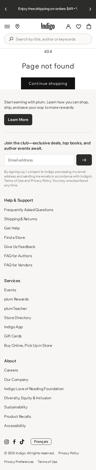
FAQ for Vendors (18, 264)
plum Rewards (16, 299)
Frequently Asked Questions (28, 209)
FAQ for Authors (18, 255)
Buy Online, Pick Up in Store (28, 345)
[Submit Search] (11, 39)
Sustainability (16, 407)
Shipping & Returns (20, 218)
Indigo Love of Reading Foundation (34, 388)
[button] (7, 26)
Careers (11, 370)
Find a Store (14, 237)
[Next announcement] (90, 9)
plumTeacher (15, 308)
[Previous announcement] (6, 9)
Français (41, 441)
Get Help (12, 228)
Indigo (21, 453)
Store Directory (17, 317)
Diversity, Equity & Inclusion (27, 397)
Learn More (18, 119)
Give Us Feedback (19, 246)
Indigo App (13, 326)
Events (10, 289)
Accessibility (15, 425)
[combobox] (52, 39)
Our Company (16, 379)
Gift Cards (13, 336)
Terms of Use (47, 462)
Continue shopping (48, 83)
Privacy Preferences (19, 462)
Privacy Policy (68, 453)
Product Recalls (17, 416)
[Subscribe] (84, 159)
